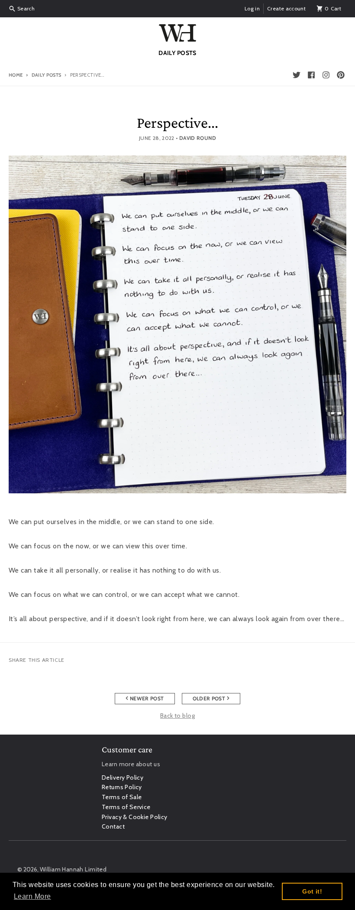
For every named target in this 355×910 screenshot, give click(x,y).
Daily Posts (46, 75)
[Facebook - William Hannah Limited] (311, 75)
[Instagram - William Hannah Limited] (326, 75)
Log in (252, 8)
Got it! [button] (312, 891)
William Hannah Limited (73, 869)
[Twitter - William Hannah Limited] (296, 75)
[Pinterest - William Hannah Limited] (340, 75)
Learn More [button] (32, 896)
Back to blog (177, 715)
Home (16, 75)
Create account (286, 8)
